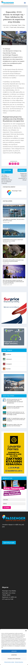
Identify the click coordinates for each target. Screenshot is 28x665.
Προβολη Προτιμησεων (14, 658)
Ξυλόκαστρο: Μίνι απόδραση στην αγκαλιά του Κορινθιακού (15, 407)
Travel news (13, 27)
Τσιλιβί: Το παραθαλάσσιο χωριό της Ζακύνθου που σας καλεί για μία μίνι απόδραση (16, 419)
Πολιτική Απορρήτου (19, 662)
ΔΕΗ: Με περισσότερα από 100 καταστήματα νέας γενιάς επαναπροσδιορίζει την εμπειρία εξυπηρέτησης (15, 401)
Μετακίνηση (20, 27)
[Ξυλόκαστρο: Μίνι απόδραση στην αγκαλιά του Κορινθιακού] (4, 407)
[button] (26, 630)
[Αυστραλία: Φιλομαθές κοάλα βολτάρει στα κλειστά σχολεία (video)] (14, 251)
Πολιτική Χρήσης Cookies (9, 662)
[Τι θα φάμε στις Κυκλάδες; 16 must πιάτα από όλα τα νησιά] (14, 210)
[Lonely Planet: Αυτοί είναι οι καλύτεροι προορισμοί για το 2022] (14, 231)
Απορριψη (14, 655)
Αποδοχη (14, 651)
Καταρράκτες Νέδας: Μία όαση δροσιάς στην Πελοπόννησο (14, 425)
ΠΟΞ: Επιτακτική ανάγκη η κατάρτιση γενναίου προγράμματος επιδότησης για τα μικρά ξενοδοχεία (13, 282)
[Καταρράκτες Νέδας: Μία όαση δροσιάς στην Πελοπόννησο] (4, 425)
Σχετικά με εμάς (9, 543)
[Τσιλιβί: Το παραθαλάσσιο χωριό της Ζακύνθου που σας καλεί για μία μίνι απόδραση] (4, 419)
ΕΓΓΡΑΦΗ (6, 507)
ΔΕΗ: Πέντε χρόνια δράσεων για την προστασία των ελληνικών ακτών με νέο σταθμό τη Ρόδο (16, 413)
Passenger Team (16, 25)
